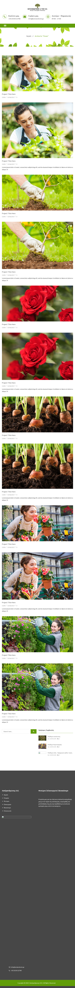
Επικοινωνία (7, 811)
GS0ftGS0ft (53, 739)
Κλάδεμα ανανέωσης (54, 736)
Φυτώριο (6, 801)
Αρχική (28, 36)
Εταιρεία (6, 798)
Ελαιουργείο (7, 804)
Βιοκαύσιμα (7, 807)
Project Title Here (8, 94)
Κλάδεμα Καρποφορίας (55, 744)
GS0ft (4, 97)
